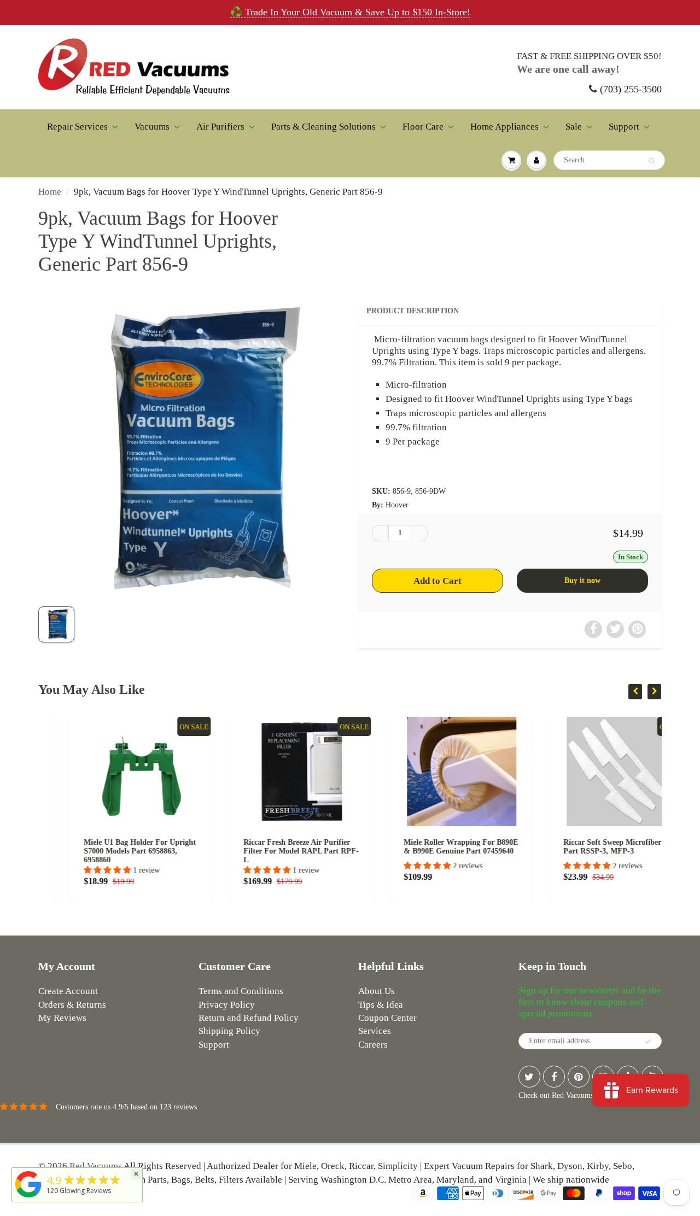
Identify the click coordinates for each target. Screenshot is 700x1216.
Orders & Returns (72, 1004)
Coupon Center (387, 1018)
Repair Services (77, 126)
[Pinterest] (579, 1077)
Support (624, 126)
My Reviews (62, 1018)
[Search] (651, 160)
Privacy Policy (227, 1004)
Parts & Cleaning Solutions (323, 126)
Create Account (68, 991)
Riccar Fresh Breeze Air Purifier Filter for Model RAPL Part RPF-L (270, 851)
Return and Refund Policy (249, 1018)
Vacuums (152, 126)
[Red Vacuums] (28, 1197)
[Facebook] (554, 1077)
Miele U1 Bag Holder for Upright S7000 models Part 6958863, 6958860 (108, 851)
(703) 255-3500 (631, 89)
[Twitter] (529, 1077)
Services (374, 1031)
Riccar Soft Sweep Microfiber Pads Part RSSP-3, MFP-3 (590, 846)
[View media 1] (56, 624)
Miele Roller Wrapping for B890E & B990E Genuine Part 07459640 (429, 846)
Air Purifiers (220, 126)
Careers (373, 1044)
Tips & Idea (380, 1004)
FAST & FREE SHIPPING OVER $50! (589, 56)
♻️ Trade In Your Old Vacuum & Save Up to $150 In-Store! (350, 12)
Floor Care (423, 126)
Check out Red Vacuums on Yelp (568, 1095)
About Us (376, 991)
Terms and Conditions (241, 991)
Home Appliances (504, 126)
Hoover (397, 505)
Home (49, 191)
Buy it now (582, 580)
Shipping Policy (229, 1031)
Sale (573, 126)
